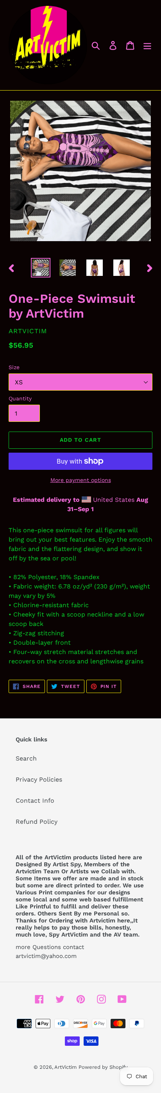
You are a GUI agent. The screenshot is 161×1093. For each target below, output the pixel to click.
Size (14, 367)
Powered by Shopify (103, 1067)
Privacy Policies (39, 779)
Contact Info (35, 800)
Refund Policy (36, 821)
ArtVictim (65, 1067)
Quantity (20, 398)
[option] (40, 267)
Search (26, 758)
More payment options (80, 480)
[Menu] (147, 45)
